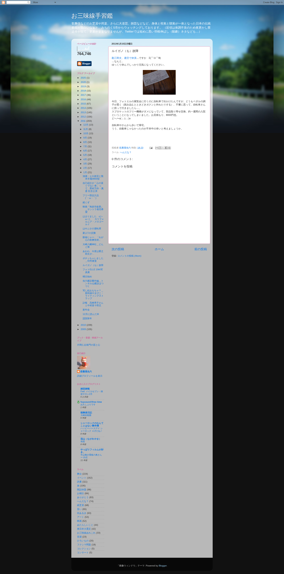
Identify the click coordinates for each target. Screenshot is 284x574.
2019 (84, 86)
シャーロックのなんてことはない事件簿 (92, 424)
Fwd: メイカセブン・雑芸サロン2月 (92, 392)
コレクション (84, 548)
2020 (84, 82)
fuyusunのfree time (91, 402)
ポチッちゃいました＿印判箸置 (93, 259)
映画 (79, 521)
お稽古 (80, 493)
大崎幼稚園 (86, 415)
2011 (83, 121)
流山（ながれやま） (91, 439)
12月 (86, 125)
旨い (79, 509)
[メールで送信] (156, 147)
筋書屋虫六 (86, 371)
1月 (85, 172)
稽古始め (87, 276)
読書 (79, 482)
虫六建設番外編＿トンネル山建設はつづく (93, 283)
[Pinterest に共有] (169, 147)
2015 (84, 104)
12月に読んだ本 (91, 314)
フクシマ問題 (84, 544)
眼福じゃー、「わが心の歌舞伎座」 (93, 238)
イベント (81, 478)
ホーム (159, 249)
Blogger (163, 565)
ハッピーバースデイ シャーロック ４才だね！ (92, 429)
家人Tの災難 (89, 233)
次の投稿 (118, 249)
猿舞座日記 (86, 412)
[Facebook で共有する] (166, 147)
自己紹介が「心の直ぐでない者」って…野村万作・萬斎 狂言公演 (93, 187)
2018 (84, 91)
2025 (84, 78)
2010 (84, 325)
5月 (85, 155)
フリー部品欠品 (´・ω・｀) (92, 196)
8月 (85, 142)
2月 (85, 168)
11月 (86, 129)
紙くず (86, 202)
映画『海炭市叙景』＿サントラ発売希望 (93, 209)
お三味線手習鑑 (92, 15)
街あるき (81, 513)
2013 (84, 112)
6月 (85, 150)
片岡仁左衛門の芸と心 (88, 345)
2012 (84, 116)
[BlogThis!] (160, 147)
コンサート (83, 552)
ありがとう (83, 497)
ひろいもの (83, 541)
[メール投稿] (150, 148)
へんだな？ (125, 152)
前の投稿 (200, 249)
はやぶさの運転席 (92, 228)
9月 (85, 138)
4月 (85, 159)
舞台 (79, 474)
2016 (84, 99)
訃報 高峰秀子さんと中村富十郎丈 (93, 304)
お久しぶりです (88, 404)
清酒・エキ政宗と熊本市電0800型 (93, 177)
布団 (83, 441)
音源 (79, 537)
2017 (84, 95)
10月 (86, 133)
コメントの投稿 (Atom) (129, 256)
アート (80, 517)
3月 (85, 163)
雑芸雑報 (85, 389)
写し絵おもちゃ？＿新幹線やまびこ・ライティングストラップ (93, 294)
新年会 (86, 310)
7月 (85, 146)
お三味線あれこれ (86, 533)
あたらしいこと (85, 525)
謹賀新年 (87, 318)
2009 (84, 329)
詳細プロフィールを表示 (89, 376)
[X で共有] (163, 147)
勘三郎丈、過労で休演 (124, 58)
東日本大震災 (84, 529)
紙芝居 (80, 505)
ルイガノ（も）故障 (93, 265)
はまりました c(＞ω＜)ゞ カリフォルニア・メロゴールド (93, 220)
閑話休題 (81, 489)
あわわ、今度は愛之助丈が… (93, 252)
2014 (84, 108)
